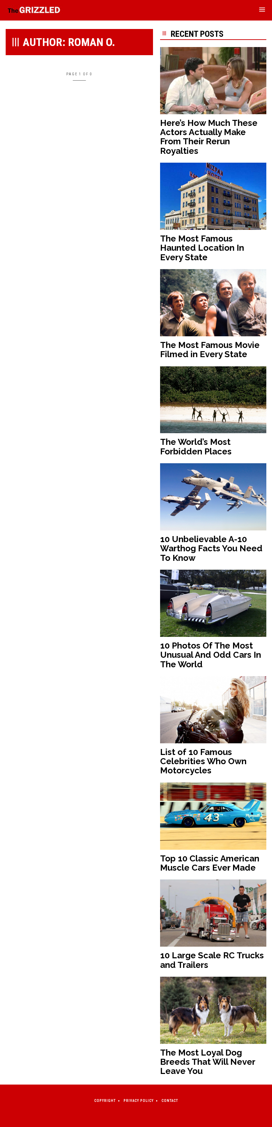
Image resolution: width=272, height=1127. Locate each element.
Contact (170, 1101)
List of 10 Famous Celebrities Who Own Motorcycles (203, 761)
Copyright (105, 1101)
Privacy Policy (139, 1101)
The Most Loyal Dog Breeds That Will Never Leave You (207, 1061)
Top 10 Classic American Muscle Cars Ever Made (209, 863)
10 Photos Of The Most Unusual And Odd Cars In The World (210, 654)
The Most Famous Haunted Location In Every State (202, 247)
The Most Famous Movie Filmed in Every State (210, 349)
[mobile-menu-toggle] (262, 10)
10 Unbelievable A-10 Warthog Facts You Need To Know (211, 548)
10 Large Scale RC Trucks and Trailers (212, 960)
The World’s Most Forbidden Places (196, 446)
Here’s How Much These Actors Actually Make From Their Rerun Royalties (208, 137)
